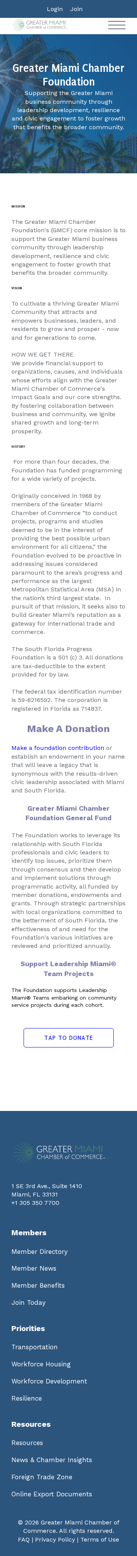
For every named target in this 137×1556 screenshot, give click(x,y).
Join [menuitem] (76, 9)
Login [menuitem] (55, 9)
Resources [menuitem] (27, 1443)
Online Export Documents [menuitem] (51, 1494)
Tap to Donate (68, 1037)
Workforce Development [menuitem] (49, 1381)
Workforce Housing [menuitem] (41, 1364)
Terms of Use (99, 1539)
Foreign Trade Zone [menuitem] (41, 1477)
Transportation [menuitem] (34, 1347)
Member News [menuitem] (33, 1268)
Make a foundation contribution (57, 747)
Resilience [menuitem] (26, 1398)
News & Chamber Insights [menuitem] (51, 1460)
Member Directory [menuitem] (39, 1251)
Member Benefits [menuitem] (38, 1285)
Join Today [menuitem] (28, 1302)
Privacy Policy (55, 1539)
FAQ (24, 1539)
